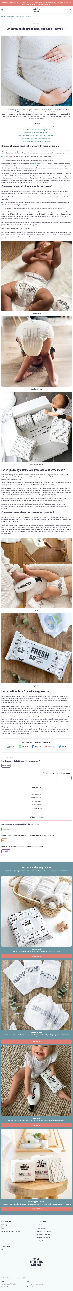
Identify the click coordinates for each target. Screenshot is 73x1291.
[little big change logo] (36, 9)
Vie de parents (36, 794)
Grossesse (36, 23)
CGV (2, 1281)
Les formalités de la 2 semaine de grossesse (36, 141)
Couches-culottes (36, 1041)
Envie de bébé (36, 801)
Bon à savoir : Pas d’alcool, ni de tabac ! (36, 132)
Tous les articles (36, 808)
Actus (4, 840)
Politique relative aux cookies (35, 1284)
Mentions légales (6, 1287)
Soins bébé (36, 1125)
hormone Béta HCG (38, 164)
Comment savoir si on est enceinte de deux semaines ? (36, 127)
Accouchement (36, 805)
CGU (28, 1281)
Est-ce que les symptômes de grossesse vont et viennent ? (36, 135)
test (9, 696)
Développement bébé (64, 778)
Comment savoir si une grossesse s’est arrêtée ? (37, 138)
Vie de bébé (5, 851)
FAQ (49, 4)
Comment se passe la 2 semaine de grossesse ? (37, 130)
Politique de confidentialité (8, 1284)
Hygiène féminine (36, 1209)
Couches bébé (36, 956)
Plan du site (30, 1287)
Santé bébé (6, 766)
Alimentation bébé (36, 797)
